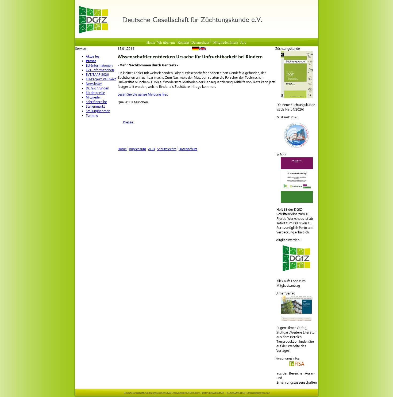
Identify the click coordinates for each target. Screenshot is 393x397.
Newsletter (94, 83)
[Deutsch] (195, 49)
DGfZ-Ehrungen (97, 88)
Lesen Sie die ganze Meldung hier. (143, 94)
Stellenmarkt (95, 106)
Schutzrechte (166, 149)
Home (151, 42)
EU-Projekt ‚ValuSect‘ (101, 79)
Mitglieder (93, 97)
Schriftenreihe (96, 102)
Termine (92, 115)
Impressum (137, 149)
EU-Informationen (99, 65)
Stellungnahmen (98, 111)
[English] (202, 49)
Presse (91, 61)
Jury (243, 42)
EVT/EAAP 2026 (97, 74)
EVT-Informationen (100, 70)
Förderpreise (95, 92)
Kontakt (183, 42)
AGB (151, 149)
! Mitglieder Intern (224, 42)
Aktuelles (92, 56)
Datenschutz (200, 42)
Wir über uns (166, 42)
